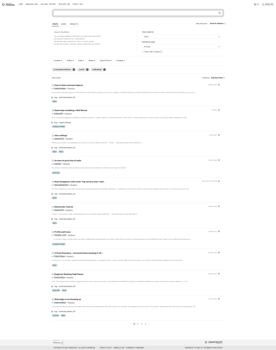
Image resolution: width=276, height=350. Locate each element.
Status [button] (90, 60)
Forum (20, 4)
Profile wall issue (62, 232)
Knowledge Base (32, 4)
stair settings (60, 135)
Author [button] (69, 60)
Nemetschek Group (215, 348)
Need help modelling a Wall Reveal (70, 110)
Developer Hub (64, 4)
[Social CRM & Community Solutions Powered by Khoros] (58, 342)
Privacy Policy (106, 348)
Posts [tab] (55, 24)
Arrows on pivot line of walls (67, 160)
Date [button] (80, 60)
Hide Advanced (201, 23)
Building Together (48, 4)
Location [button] (57, 60)
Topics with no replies (152, 52)
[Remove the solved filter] (87, 69)
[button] (161, 52)
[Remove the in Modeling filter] (104, 69)
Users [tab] (63, 24)
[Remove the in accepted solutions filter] (74, 69)
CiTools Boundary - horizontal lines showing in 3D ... (79, 253)
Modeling (71, 88)
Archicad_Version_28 (67, 97)
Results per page (148, 42)
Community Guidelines (135, 348)
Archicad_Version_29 (67, 147)
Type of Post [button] (105, 60)
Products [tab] (74, 24)
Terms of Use (118, 348)
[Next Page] (145, 324)
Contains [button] (119, 60)
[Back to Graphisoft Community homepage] (9, 4)
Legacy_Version (65, 122)
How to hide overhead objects (68, 85)
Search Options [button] (216, 23)
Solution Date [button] (217, 78)
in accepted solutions (62, 69)
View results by (148, 32)
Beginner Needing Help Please (68, 274)
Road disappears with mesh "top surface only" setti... (79, 182)
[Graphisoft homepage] (214, 343)
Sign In (269, 4)
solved (81, 69)
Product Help (78, 4)
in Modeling (97, 69)
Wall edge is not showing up (67, 299)
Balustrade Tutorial (63, 207)
